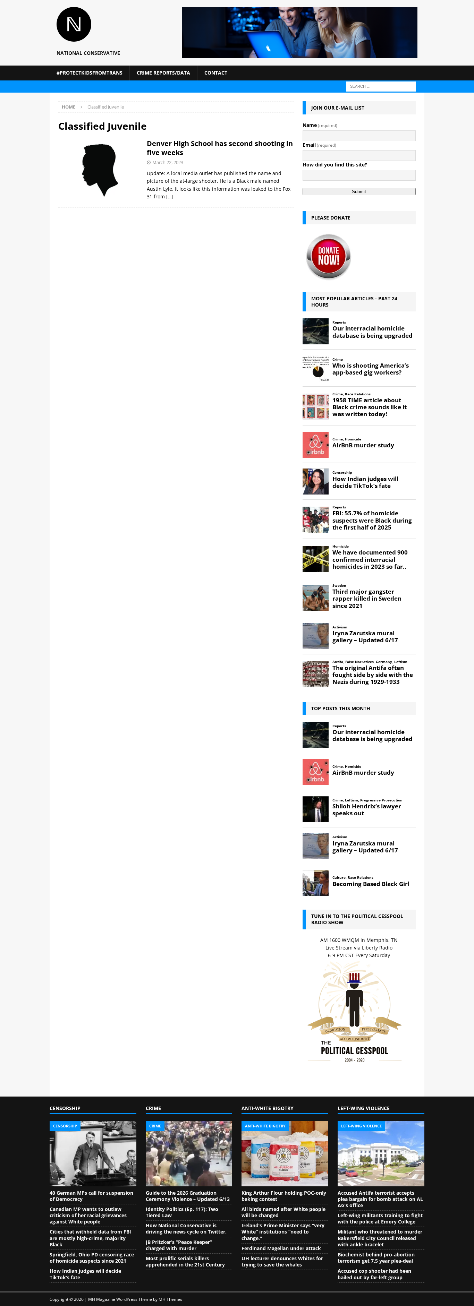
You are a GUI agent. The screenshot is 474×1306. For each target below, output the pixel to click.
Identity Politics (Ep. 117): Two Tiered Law (182, 1212)
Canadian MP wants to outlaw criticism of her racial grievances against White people (88, 1215)
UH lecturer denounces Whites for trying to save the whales (282, 1261)
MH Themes (170, 1299)
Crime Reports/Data (163, 72)
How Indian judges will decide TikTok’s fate (85, 1274)
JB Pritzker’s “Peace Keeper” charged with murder (179, 1245)
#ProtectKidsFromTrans (89, 72)
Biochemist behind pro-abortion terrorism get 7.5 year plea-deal (376, 1257)
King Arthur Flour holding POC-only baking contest (284, 1195)
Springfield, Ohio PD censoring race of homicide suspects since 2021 (92, 1257)
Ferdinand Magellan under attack (281, 1248)
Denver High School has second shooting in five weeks (220, 148)
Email (319, 144)
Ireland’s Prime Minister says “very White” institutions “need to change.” (283, 1231)
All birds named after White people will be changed (283, 1212)
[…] (169, 196)
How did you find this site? (335, 164)
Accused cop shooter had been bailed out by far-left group (374, 1274)
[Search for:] (381, 86)
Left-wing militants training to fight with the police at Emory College (380, 1218)
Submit (359, 191)
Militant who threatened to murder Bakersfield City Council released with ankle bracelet (380, 1237)
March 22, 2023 (167, 162)
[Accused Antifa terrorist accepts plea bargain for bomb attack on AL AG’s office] (381, 1153)
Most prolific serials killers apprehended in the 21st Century (185, 1261)
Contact (215, 72)
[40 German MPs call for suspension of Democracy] (93, 1153)
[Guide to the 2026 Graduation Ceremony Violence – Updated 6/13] (189, 1153)
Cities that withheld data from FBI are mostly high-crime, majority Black (90, 1237)
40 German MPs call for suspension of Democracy (91, 1195)
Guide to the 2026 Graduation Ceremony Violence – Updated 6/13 (188, 1195)
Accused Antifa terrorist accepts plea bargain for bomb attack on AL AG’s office (380, 1199)
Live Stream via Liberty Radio (358, 947)
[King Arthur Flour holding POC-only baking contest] (285, 1153)
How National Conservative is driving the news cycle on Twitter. (186, 1228)
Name (320, 125)
